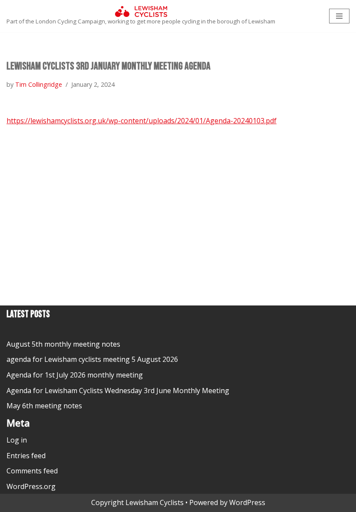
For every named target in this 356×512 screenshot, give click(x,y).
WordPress (247, 502)
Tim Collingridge (38, 84)
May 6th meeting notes (44, 405)
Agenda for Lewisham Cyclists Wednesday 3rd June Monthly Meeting (118, 390)
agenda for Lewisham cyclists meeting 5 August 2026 (92, 359)
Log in (17, 440)
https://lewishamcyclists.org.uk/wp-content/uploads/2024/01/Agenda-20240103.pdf (142, 120)
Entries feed (26, 455)
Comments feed (32, 471)
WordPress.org (31, 486)
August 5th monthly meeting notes (63, 344)
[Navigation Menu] (339, 16)
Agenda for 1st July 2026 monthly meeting (75, 375)
